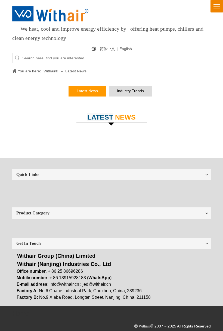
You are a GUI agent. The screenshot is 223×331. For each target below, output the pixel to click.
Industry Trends (130, 91)
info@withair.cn (64, 284)
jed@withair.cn (96, 284)
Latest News (87, 91)
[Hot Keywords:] (17, 58)
